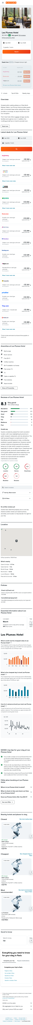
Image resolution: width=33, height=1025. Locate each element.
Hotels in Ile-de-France (20, 1019)
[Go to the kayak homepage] (11, 3)
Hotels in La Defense (7, 1021)
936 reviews (22, 35)
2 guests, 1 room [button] (8, 47)
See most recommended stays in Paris (25, 890)
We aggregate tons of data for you (13, 1006)
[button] (3, 3)
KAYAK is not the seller (9, 1003)
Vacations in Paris (9, 975)
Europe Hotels (22, 1018)
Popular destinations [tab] (23, 960)
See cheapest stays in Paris (26, 854)
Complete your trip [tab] (9, 960)
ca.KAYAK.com (8, 1018)
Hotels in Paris (8, 978)
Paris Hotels (17, 1021)
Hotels (15, 1018)
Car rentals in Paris (9, 973)
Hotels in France (9, 1019)
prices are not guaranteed (8, 998)
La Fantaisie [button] (5, 913)
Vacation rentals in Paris (11, 980)
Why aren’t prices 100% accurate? (13, 1009)
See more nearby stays (26, 819)
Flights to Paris (8, 971)
